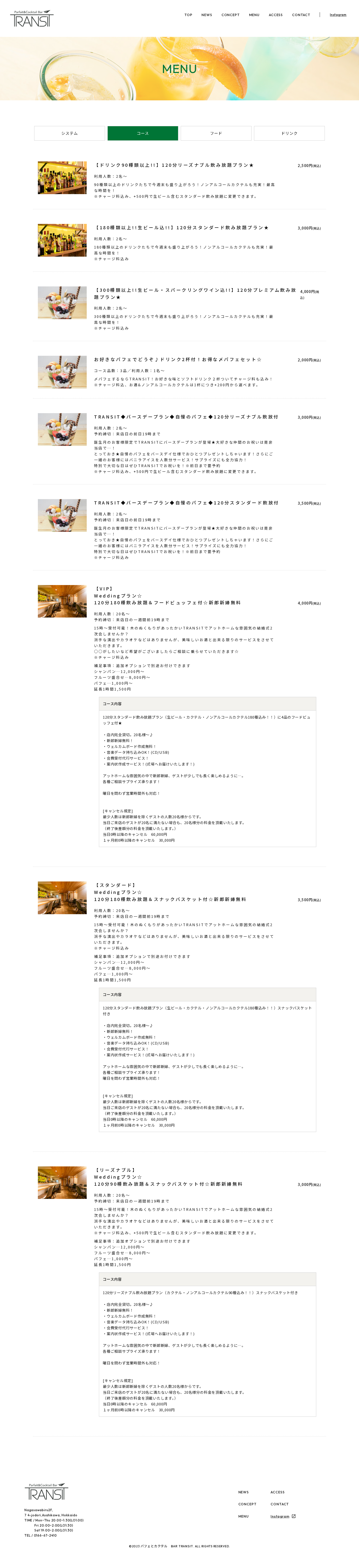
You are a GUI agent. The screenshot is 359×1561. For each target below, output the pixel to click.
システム (69, 133)
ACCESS (276, 15)
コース (143, 133)
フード (216, 133)
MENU (254, 15)
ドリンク (289, 133)
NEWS (206, 15)
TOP (188, 15)
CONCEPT (231, 15)
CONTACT (301, 15)
